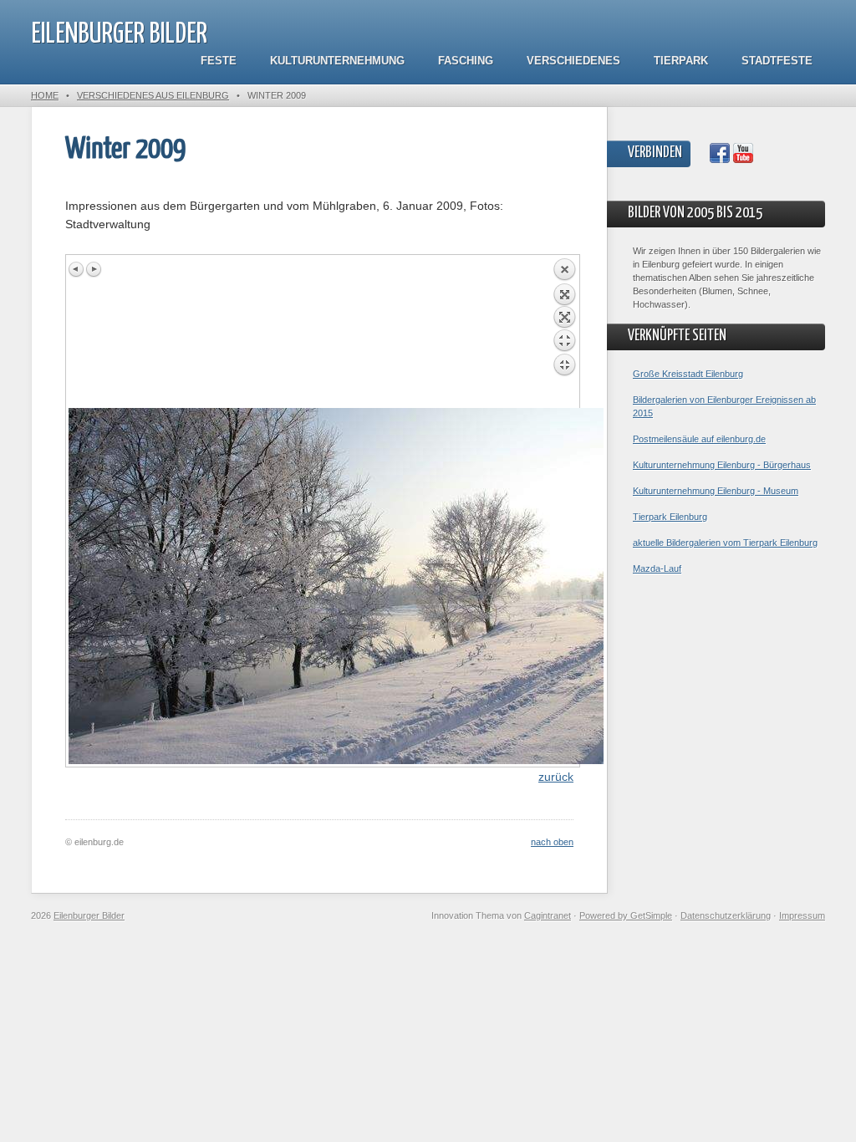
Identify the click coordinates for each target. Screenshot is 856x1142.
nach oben (552, 842)
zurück (555, 776)
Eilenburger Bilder (119, 34)
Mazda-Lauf (657, 568)
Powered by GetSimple (625, 915)
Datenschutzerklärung (725, 915)
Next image (93, 269)
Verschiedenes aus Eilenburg (153, 95)
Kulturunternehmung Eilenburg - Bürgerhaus (722, 465)
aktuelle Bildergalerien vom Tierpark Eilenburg (725, 543)
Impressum (802, 915)
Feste (219, 60)
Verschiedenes (573, 60)
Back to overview (564, 332)
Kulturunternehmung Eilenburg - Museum (715, 491)
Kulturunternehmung (337, 60)
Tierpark (681, 60)
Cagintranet (547, 915)
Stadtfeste (777, 60)
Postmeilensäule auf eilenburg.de (699, 439)
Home (45, 95)
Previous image (77, 269)
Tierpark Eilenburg (670, 517)
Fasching (465, 60)
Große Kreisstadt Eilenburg (688, 374)
